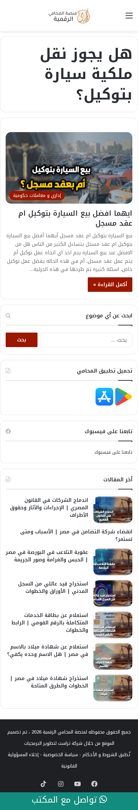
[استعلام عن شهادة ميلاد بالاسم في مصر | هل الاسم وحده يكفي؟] (112, 656)
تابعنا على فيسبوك (113, 452)
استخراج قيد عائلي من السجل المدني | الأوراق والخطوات (53, 587)
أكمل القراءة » (110, 284)
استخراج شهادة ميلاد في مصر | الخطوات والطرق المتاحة (49, 682)
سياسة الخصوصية (60, 754)
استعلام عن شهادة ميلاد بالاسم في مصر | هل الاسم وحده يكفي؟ (47, 650)
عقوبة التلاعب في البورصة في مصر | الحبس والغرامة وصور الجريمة (47, 556)
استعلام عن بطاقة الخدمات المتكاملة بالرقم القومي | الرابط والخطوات (49, 623)
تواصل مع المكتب (65, 800)
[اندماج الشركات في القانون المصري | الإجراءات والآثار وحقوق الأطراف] (112, 510)
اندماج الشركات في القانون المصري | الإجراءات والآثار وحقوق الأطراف (49, 507)
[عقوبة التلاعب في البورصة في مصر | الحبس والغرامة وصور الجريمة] (112, 562)
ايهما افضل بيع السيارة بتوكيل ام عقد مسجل (75, 218)
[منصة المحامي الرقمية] (69, 15)
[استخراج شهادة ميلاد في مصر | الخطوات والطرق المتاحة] (112, 688)
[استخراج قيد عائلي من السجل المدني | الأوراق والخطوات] (112, 593)
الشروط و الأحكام (99, 754)
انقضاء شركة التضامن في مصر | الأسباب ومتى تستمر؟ (76, 535)
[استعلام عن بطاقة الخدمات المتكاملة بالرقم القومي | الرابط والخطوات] (112, 625)
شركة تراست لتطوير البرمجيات (53, 743)
